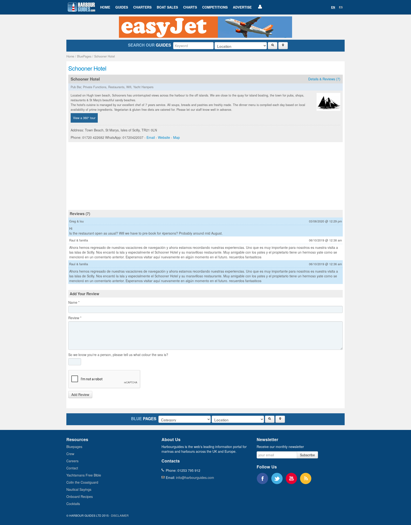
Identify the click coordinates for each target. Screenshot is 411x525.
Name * (73, 302)
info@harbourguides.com (195, 477)
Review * (74, 317)
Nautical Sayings (78, 489)
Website (164, 137)
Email (151, 137)
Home (105, 7)
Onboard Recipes (79, 496)
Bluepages (74, 446)
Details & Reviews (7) (324, 79)
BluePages (84, 56)
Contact (72, 468)
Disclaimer (120, 515)
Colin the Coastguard (82, 482)
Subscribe (307, 455)
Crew (70, 453)
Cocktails (73, 503)
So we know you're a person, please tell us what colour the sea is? (118, 354)
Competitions (215, 7)
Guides (121, 7)
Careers (72, 460)
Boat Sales (167, 7)
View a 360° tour (84, 118)
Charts (190, 7)
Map (176, 137)
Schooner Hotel (104, 56)
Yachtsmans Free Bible (83, 475)
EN (333, 7)
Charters (142, 7)
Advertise (242, 7)
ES (341, 7)
